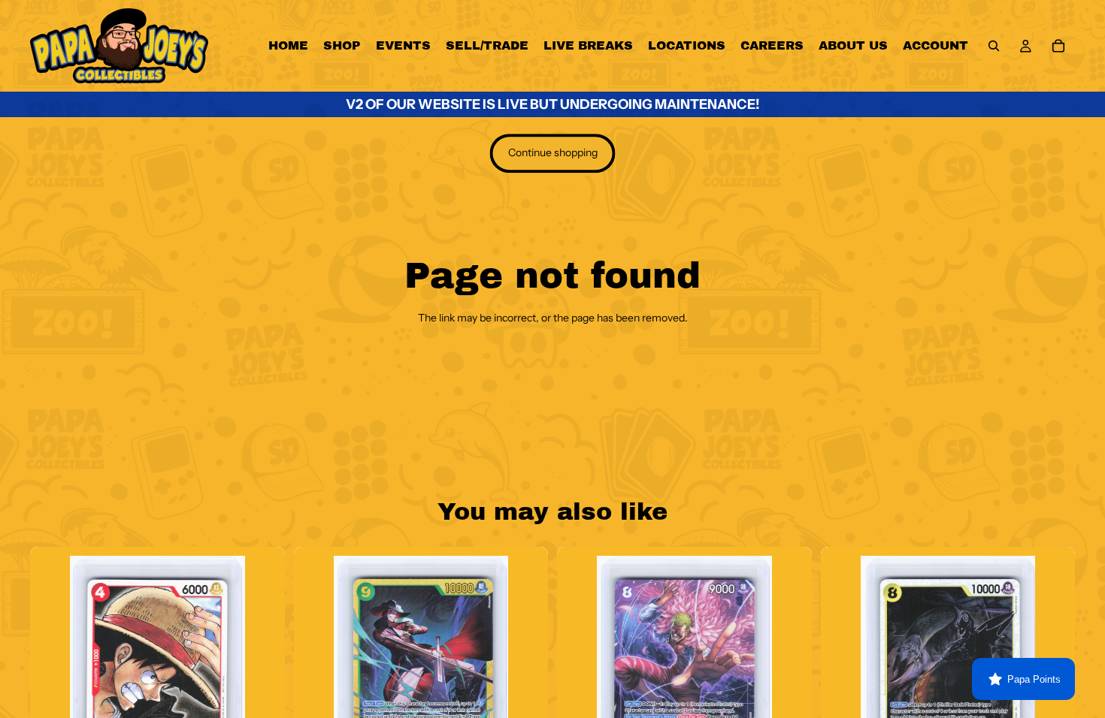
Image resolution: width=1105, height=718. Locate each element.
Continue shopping (553, 152)
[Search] (993, 45)
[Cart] (1058, 45)
